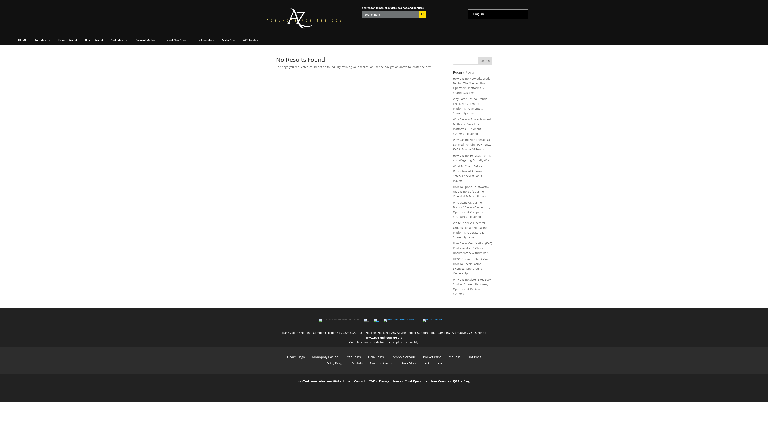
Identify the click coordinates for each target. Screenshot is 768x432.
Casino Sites (65, 40)
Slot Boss (474, 357)
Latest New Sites (176, 40)
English (478, 14)
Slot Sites (117, 40)
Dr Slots (357, 363)
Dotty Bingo (335, 363)
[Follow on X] (378, 390)
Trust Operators (204, 40)
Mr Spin (454, 357)
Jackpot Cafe (433, 363)
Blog (467, 381)
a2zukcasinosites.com (317, 381)
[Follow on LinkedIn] (401, 390)
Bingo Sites (92, 40)
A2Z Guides (250, 40)
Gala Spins (376, 357)
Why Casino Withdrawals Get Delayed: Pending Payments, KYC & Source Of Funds (472, 144)
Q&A (456, 381)
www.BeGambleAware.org (384, 337)
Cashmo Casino (381, 363)
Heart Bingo (296, 357)
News (397, 381)
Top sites (40, 40)
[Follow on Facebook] (367, 390)
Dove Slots (409, 363)
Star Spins (353, 357)
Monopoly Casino (325, 357)
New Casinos (440, 381)
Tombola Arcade (403, 357)
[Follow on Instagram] (389, 390)
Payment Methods (146, 40)
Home (346, 381)
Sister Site (228, 40)
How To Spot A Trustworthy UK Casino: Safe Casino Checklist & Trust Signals (471, 191)
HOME (22, 40)
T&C (372, 381)
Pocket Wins (432, 357)
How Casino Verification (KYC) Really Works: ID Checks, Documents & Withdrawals (472, 248)
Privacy (384, 381)
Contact (359, 381)
